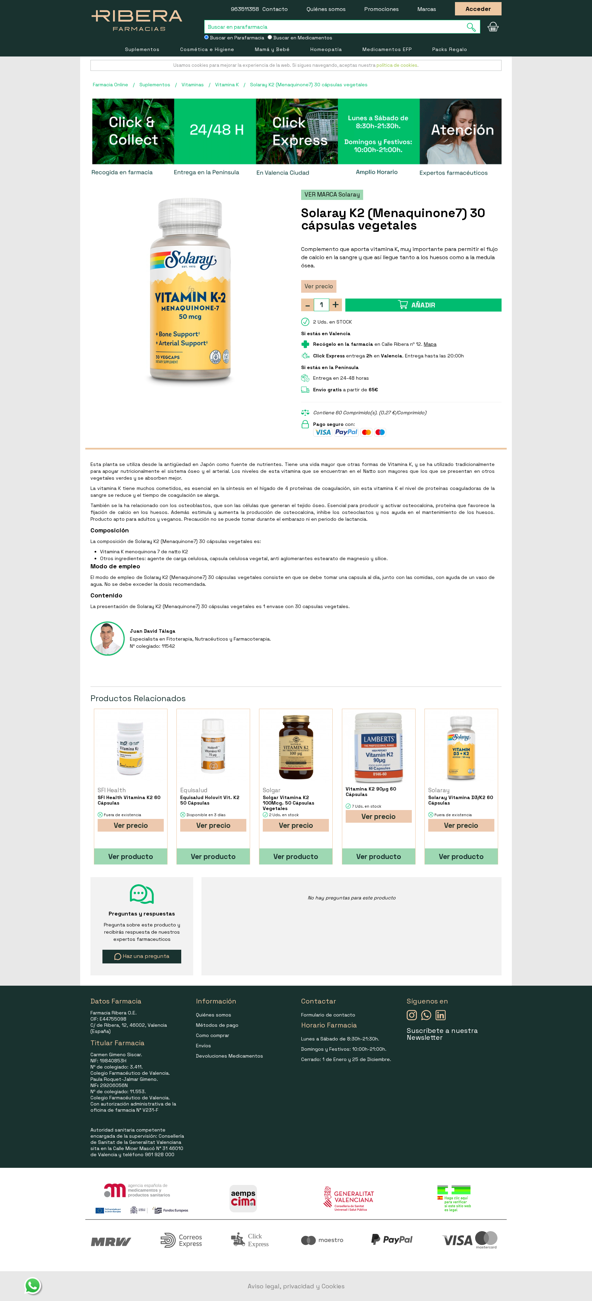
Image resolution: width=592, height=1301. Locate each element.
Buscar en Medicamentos (302, 38)
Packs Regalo (449, 49)
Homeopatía (326, 49)
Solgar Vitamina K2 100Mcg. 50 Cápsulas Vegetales (288, 803)
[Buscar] (473, 27)
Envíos (203, 1046)
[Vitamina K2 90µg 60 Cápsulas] (378, 747)
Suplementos (142, 49)
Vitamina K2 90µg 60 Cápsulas (371, 791)
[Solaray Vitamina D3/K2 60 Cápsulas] (461, 747)
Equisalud (194, 790)
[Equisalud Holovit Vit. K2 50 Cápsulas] (213, 747)
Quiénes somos (326, 9)
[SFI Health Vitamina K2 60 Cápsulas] (130, 747)
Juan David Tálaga (152, 631)
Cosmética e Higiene (207, 49)
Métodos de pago (217, 1025)
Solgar (272, 790)
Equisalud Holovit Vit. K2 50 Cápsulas (209, 800)
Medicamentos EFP (387, 49)
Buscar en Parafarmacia (236, 38)
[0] (493, 27)
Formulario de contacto (328, 1015)
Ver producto (130, 856)
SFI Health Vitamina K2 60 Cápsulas (129, 800)
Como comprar (212, 1035)
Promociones (382, 9)
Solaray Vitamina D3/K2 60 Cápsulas (460, 800)
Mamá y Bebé (272, 49)
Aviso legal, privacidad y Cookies (296, 1286)
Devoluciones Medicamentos (229, 1056)
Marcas (427, 9)
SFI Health (112, 790)
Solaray (438, 790)
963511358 (245, 9)
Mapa (430, 344)
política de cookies (397, 65)
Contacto (275, 9)
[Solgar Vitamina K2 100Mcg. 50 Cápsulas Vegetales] (295, 747)
